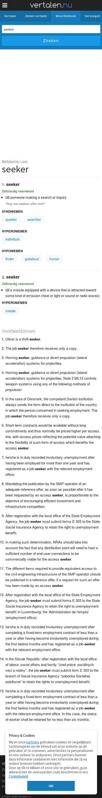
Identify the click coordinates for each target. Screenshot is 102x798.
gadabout (32, 258)
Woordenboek (66, 16)
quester (11, 219)
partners (32, 742)
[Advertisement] (51, 103)
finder (9, 258)
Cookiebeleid (18, 776)
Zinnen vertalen (36, 16)
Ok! (51, 786)
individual (12, 239)
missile (10, 310)
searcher (34, 219)
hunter (54, 258)
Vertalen (10, 16)
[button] (4, 5)
